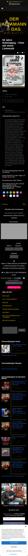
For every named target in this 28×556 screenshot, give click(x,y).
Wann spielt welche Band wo (12, 155)
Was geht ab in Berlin (12, 159)
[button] (26, 526)
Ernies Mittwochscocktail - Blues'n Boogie (19, 345)
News (13, 147)
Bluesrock (16, 132)
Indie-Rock (12, 139)
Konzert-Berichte (7, 305)
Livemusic (11, 146)
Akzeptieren (14, 542)
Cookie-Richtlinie (13, 554)
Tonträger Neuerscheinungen (10, 309)
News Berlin (19, 147)
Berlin (22, 121)
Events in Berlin (19, 134)
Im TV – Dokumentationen (9, 299)
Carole (21, 132)
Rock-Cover (11, 150)
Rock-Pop (17, 150)
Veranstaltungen (18, 154)
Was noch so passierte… (9, 320)
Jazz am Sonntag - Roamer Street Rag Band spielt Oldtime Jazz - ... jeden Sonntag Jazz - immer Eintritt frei (19, 396)
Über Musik (5, 312)
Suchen (22, 330)
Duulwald (12, 134)
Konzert (17, 139)
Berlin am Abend (9, 123)
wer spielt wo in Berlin (13, 162)
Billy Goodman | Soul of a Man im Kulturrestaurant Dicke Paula (19, 382)
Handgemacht (14, 136)
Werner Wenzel (14, 164)
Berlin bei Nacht (18, 123)
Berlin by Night (9, 124)
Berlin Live (13, 126)
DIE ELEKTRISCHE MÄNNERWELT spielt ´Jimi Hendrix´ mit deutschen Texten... (18, 450)
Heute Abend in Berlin (11, 137)
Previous (5, 204)
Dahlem (7, 134)
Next (24, 204)
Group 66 (7, 136)
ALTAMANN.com (16, 121)
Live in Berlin (14, 142)
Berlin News (15, 129)
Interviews (5, 302)
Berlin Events (16, 124)
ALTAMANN (8, 121)
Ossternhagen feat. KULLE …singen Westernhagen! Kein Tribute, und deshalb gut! (19, 410)
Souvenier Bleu (9, 154)
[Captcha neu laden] (24, 278)
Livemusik (17, 146)
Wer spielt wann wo (13, 160)
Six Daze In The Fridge (16, 152)
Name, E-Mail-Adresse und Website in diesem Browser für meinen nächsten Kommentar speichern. (14, 266)
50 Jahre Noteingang (10, 119)
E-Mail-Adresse (18, 245)
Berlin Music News (15, 128)
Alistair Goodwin (21, 119)
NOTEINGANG (9, 110)
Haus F (20, 136)
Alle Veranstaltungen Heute (9, 355)
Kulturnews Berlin (16, 141)
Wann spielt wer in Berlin (14, 156)
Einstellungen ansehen (14, 551)
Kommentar (14, 222)
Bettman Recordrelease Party (18, 437)
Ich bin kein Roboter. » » (7, 278)
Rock (6, 150)
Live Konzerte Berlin (15, 144)
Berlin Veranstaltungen (16, 131)
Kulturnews (8, 141)
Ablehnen (14, 547)
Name (9, 246)
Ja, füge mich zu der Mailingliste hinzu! (14, 274)
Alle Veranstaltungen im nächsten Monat (12, 476)
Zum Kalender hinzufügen (14, 100)
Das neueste (5, 296)
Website (14, 253)
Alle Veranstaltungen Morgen (9, 369)
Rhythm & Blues (18, 149)
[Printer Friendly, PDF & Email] (21, 53)
